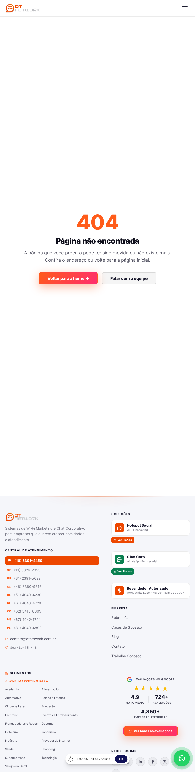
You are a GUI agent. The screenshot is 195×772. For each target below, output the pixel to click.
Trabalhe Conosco (126, 656)
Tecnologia (49, 758)
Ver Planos (124, 540)
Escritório (11, 715)
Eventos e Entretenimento (60, 715)
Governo (48, 723)
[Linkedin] (140, 761)
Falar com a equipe (129, 278)
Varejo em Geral (16, 766)
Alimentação (50, 689)
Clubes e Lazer (15, 706)
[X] (164, 761)
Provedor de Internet (56, 740)
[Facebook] (152, 761)
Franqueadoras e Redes (21, 723)
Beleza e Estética (53, 698)
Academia (12, 689)
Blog (115, 636)
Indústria (11, 740)
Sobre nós (119, 617)
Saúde (9, 749)
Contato (118, 646)
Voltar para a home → (68, 278)
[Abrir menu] (185, 8)
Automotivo (13, 698)
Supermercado (15, 758)
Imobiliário (49, 732)
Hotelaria (11, 732)
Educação (48, 706)
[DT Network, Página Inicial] (22, 8)
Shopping (48, 749)
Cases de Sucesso (126, 627)
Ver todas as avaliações (153, 731)
